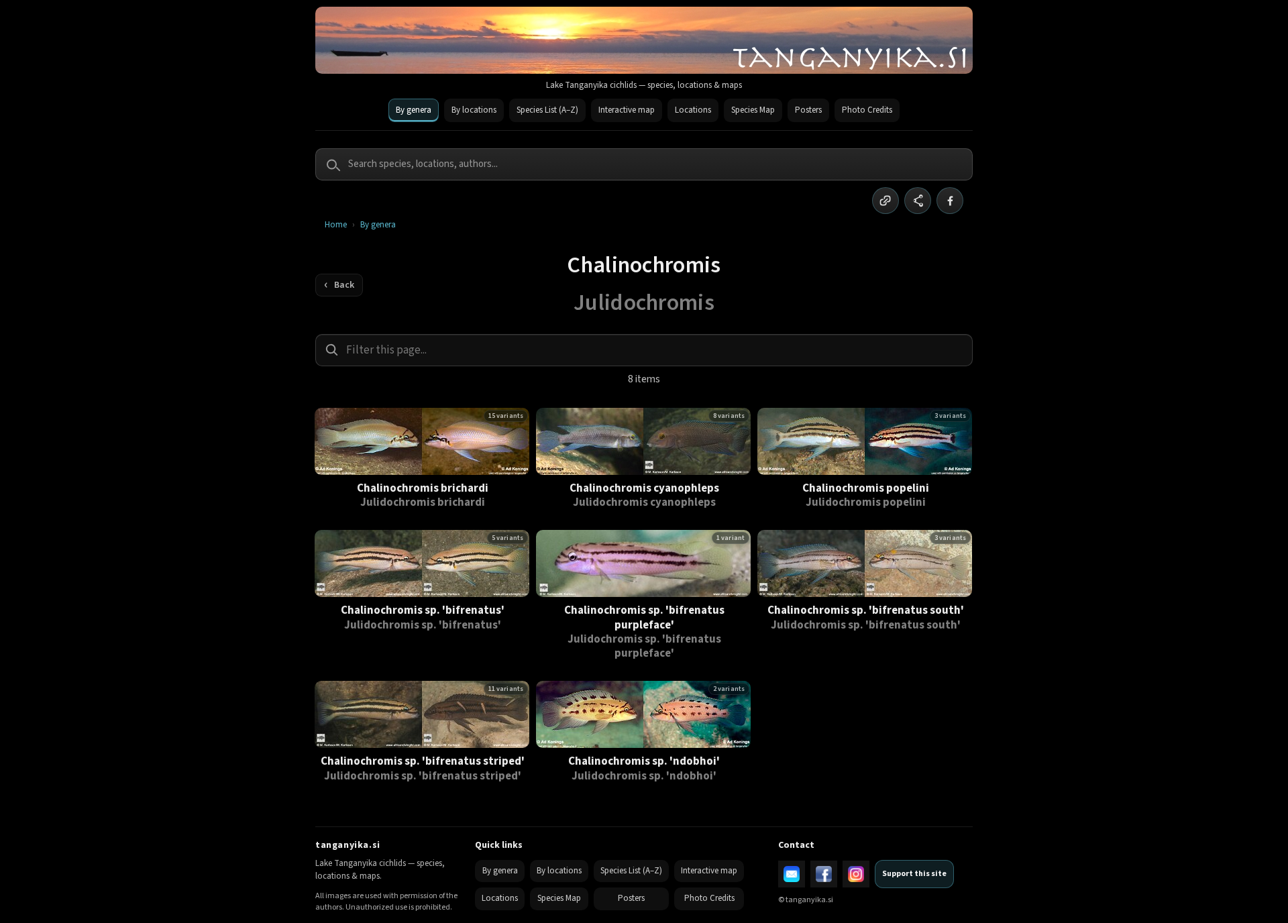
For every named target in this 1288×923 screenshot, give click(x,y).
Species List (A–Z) (547, 110)
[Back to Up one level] (339, 285)
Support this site (914, 873)
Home (336, 225)
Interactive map (626, 110)
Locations (693, 110)
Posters (808, 110)
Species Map (753, 110)
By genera (413, 110)
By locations (473, 110)
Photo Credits (867, 110)
